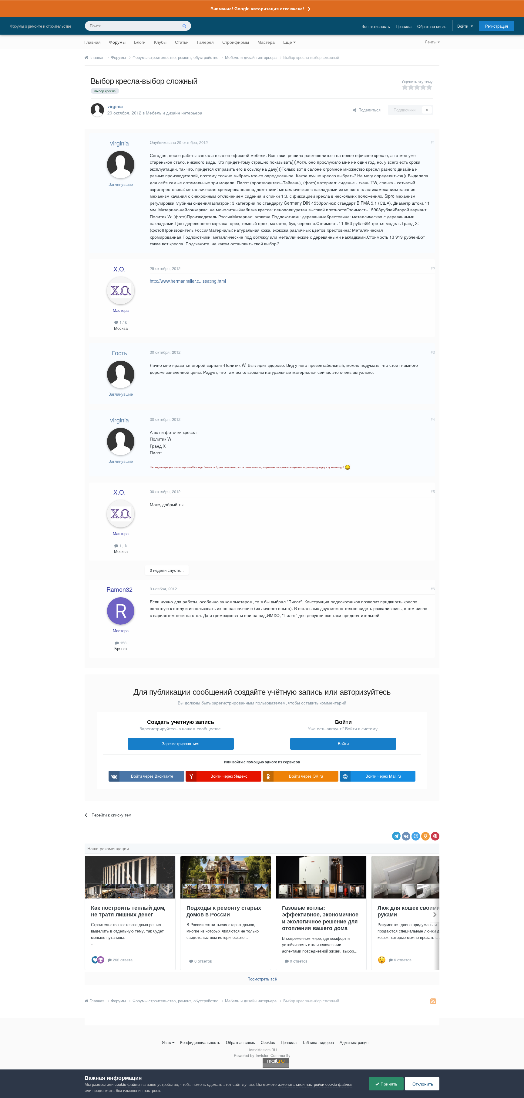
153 (122, 643)
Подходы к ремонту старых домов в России (223, 911)
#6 (433, 589)
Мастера (266, 42)
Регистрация (496, 26)
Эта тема (161, 25)
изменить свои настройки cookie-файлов (315, 1084)
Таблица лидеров (318, 1042)
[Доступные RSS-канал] (433, 1001)
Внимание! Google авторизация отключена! (257, 8)
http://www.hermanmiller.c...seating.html (188, 281)
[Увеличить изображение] (347, 467)
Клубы (160, 42)
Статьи (182, 42)
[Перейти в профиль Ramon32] (120, 611)
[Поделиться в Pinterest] (435, 836)
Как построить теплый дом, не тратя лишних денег (128, 911)
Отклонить (422, 1084)
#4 (433, 419)
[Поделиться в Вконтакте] (406, 836)
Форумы (117, 42)
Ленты (431, 42)
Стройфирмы (235, 42)
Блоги (140, 42)
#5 (433, 491)
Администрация (354, 1042)
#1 (433, 142)
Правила (403, 26)
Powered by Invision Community (262, 1055)
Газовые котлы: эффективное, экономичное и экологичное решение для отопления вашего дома (320, 918)
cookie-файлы (127, 1084)
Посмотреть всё (262, 979)
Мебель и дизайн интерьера (174, 113)
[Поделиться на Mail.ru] (415, 836)
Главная (92, 42)
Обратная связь (431, 26)
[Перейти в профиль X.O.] (120, 290)
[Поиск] (184, 26)
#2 (433, 268)
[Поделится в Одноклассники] (425, 836)
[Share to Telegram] (396, 836)
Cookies (268, 1042)
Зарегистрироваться (180, 743)
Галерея (205, 42)
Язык (166, 1042)
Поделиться (368, 110)
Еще (287, 42)
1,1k (122, 322)
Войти (464, 26)
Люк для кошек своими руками (409, 911)
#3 (433, 352)
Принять (388, 1084)
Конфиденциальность (200, 1042)
